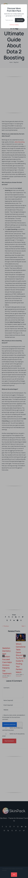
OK (14, 874)
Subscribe (20, 20)
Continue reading (14, 24)
